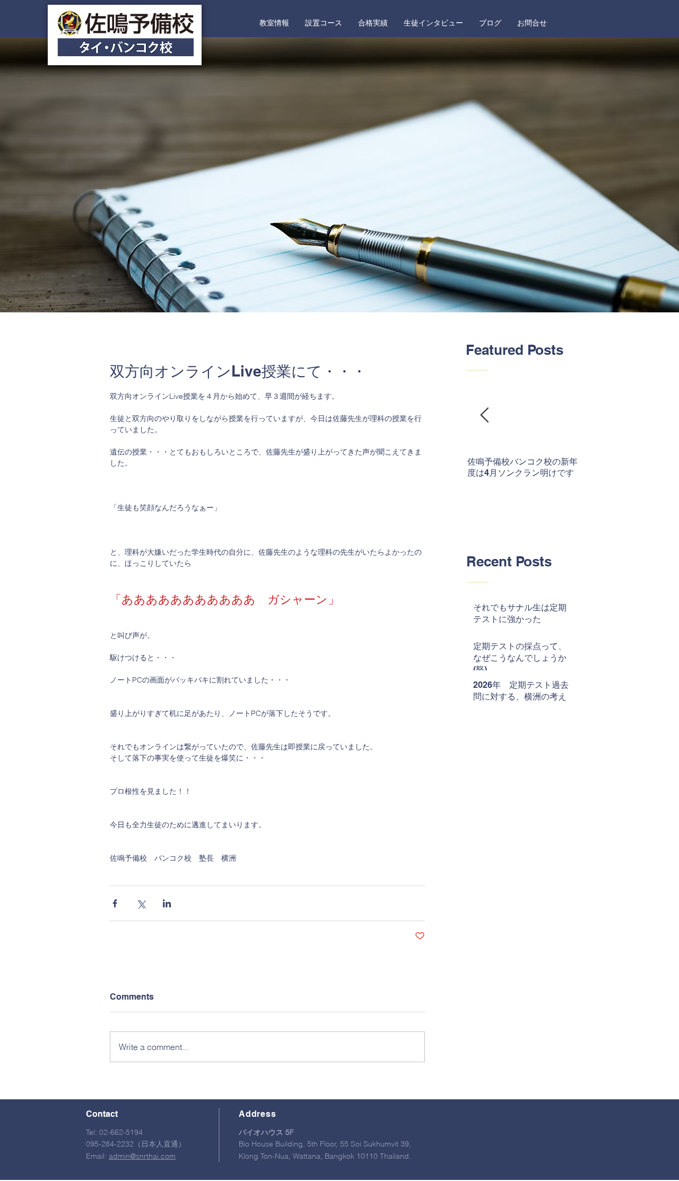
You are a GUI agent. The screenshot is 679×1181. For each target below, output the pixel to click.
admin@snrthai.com (142, 1156)
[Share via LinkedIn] (167, 903)
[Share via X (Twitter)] (141, 903)
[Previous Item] (484, 416)
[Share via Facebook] (115, 903)
